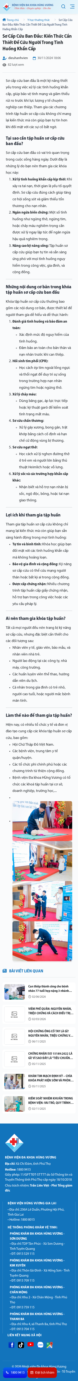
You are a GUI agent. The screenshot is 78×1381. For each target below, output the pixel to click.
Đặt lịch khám (44, 1373)
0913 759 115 (26, 1307)
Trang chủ (12, 20)
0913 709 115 (26, 1280)
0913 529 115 (26, 1254)
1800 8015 (28, 1219)
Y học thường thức (38, 20)
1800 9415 (18, 1169)
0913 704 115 (26, 1329)
